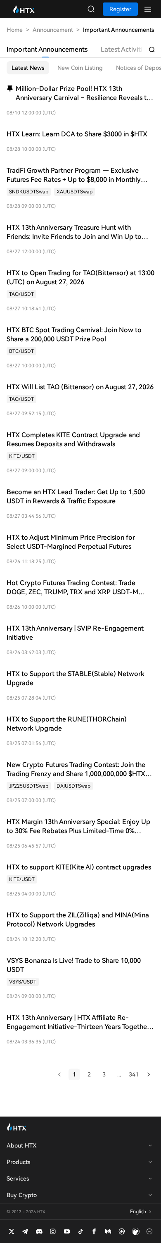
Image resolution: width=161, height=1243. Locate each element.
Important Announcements (47, 49)
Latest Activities (125, 49)
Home (15, 29)
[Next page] (148, 1074)
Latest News (28, 67)
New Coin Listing (80, 67)
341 (134, 1074)
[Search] (152, 49)
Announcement (53, 29)
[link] (29, 192)
